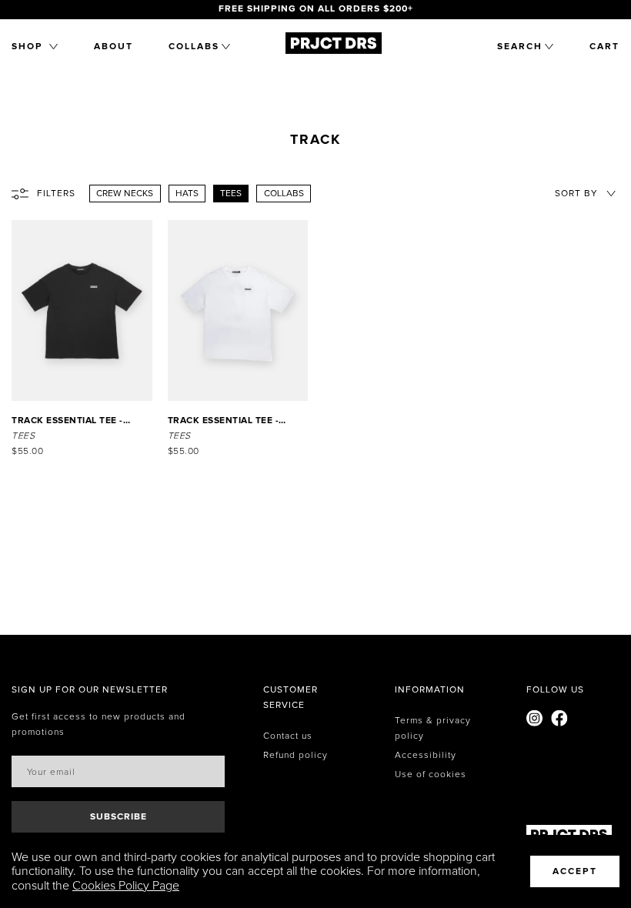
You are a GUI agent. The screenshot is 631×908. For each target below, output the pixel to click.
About (113, 47)
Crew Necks (124, 194)
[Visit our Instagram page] (534, 720)
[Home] (333, 54)
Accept (575, 871)
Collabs (284, 194)
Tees (231, 194)
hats (187, 194)
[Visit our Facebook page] (559, 720)
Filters (56, 194)
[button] (35, 47)
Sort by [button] (576, 194)
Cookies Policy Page (125, 886)
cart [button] (604, 47)
